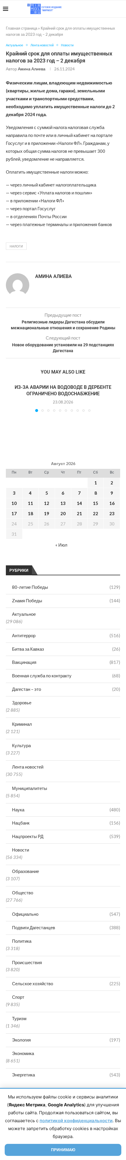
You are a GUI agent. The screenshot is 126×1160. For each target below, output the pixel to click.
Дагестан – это (66, 689)
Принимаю (63, 1149)
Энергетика (66, 1074)
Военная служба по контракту (66, 675)
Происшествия (27, 962)
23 (112, 513)
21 (79, 513)
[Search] (120, 8)
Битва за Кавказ (66, 649)
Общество (22, 892)
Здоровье (21, 702)
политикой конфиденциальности (76, 1120)
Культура (21, 745)
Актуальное (24, 614)
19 (46, 513)
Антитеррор (66, 635)
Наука (66, 809)
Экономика (23, 1053)
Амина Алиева (31, 68)
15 (95, 503)
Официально (66, 914)
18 (30, 513)
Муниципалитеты (29, 788)
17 (14, 513)
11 (30, 503)
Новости (20, 849)
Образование (25, 871)
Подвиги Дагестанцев (66, 927)
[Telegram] (105, 8)
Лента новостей (27, 766)
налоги (16, 246)
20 (63, 513)
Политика (21, 941)
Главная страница (21, 28)
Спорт (18, 997)
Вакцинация (66, 662)
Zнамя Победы (66, 600)
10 (14, 503)
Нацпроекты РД (66, 836)
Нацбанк (66, 822)
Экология (66, 1039)
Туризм (19, 1018)
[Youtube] (92, 8)
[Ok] (111, 8)
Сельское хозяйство (66, 983)
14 (79, 503)
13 (63, 503)
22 (95, 513)
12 (46, 503)
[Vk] (99, 8)
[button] (11, 398)
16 (112, 503)
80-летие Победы (66, 587)
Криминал (22, 724)
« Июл (61, 544)
